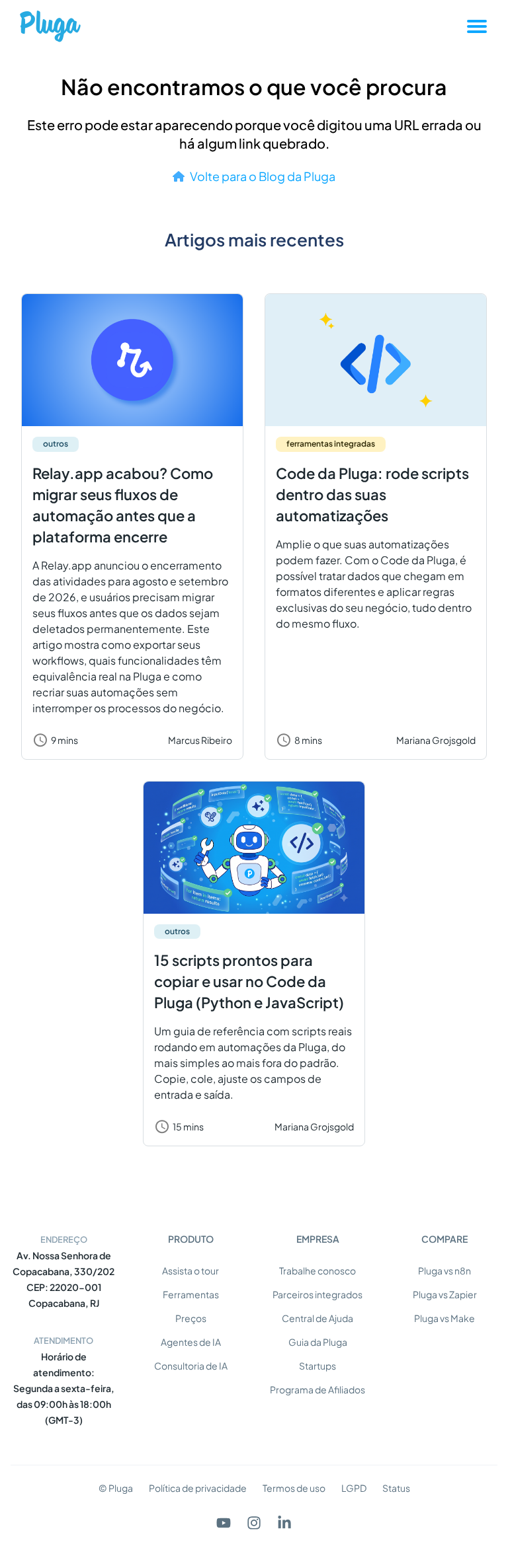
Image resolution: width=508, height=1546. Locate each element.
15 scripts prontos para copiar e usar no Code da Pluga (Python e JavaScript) (249, 981)
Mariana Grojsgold (436, 740)
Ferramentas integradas (330, 444)
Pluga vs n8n (444, 1270)
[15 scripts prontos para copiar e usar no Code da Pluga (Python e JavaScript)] (254, 848)
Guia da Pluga (317, 1342)
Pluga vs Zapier (445, 1294)
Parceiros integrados (317, 1294)
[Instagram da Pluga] (254, 1523)
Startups (317, 1366)
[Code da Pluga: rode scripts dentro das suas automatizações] (375, 360)
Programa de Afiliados (317, 1389)
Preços (190, 1318)
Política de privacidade (198, 1488)
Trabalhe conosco (317, 1270)
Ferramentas (191, 1294)
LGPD (353, 1488)
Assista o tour (190, 1270)
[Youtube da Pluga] (223, 1523)
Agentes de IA (191, 1342)
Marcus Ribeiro (200, 740)
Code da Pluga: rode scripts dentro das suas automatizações (372, 494)
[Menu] (477, 26)
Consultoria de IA (191, 1366)
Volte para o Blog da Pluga (262, 176)
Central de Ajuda (317, 1318)
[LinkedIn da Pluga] (284, 1523)
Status (396, 1488)
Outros (55, 444)
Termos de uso (294, 1488)
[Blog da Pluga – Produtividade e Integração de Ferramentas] (50, 26)
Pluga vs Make (444, 1318)
